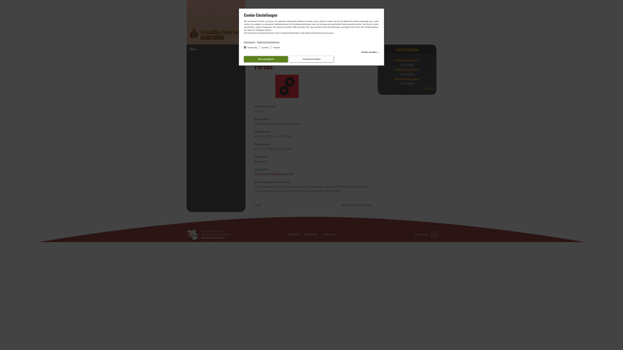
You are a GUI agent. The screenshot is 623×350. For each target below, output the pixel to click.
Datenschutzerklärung (268, 42)
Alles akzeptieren (266, 59)
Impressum (249, 42)
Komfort (265, 48)
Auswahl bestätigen (311, 59)
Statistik (276, 48)
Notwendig (252, 48)
